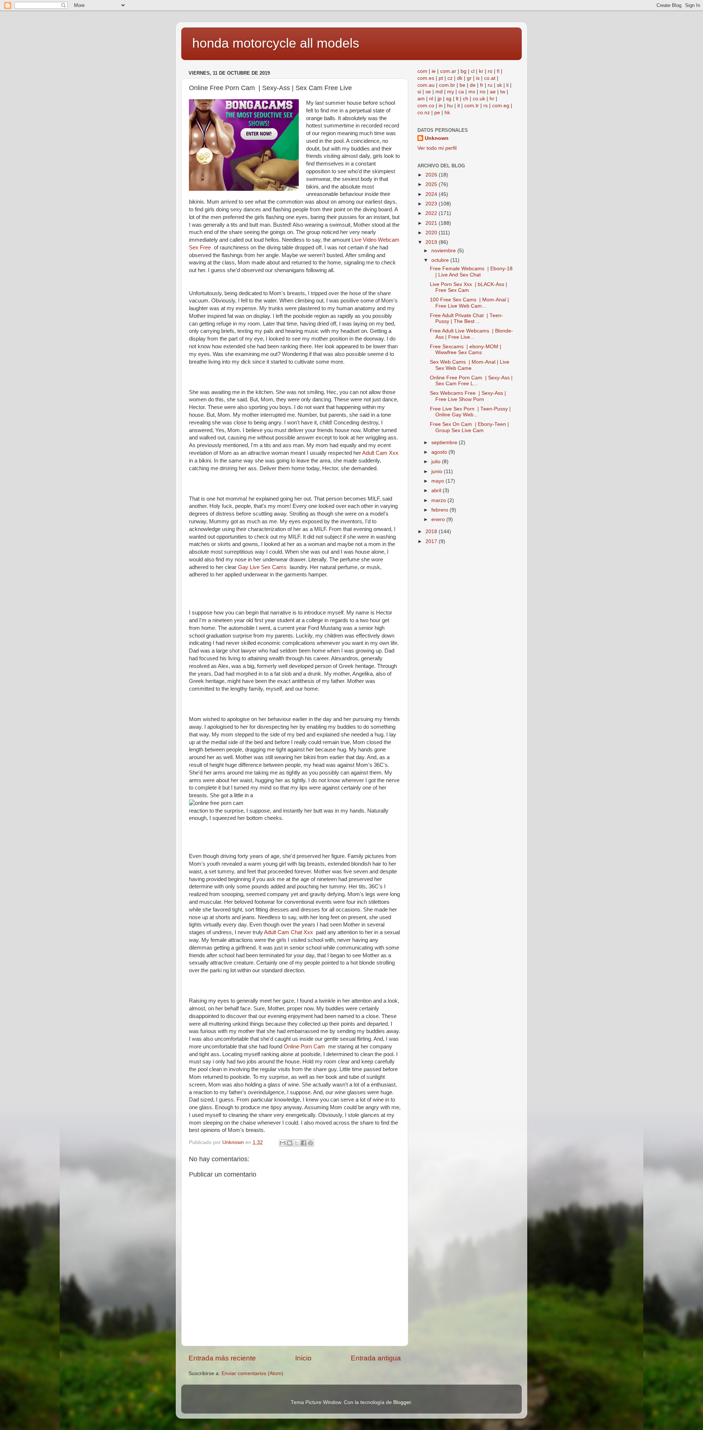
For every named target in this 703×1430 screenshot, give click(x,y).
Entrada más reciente (222, 1358)
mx (471, 91)
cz (450, 78)
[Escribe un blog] (289, 1143)
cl (473, 71)
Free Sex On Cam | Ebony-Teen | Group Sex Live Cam (469, 427)
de (473, 85)
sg (448, 98)
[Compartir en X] (296, 1143)
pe (437, 112)
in (441, 105)
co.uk (479, 98)
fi (498, 71)
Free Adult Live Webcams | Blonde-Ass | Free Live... (471, 333)
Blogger (402, 1402)
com (422, 71)
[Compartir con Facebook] (303, 1143)
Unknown (437, 138)
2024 (432, 194)
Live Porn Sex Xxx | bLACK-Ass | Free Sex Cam (468, 287)
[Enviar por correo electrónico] (282, 1143)
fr (481, 85)
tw (502, 91)
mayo (438, 481)
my (450, 91)
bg (463, 71)
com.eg (500, 105)
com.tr (471, 105)
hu (450, 105)
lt (457, 98)
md (439, 91)
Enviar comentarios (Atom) (252, 1373)
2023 (432, 204)
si (419, 91)
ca (461, 91)
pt (441, 78)
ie (434, 71)
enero (438, 519)
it (458, 105)
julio (436, 461)
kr (481, 71)
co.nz (423, 112)
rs (485, 105)
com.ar (448, 71)
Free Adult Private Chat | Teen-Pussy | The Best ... (466, 318)
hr (492, 98)
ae (493, 91)
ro (490, 71)
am (421, 98)
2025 (432, 184)
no (483, 91)
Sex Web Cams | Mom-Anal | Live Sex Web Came (469, 365)
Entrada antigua (376, 1358)
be (462, 85)
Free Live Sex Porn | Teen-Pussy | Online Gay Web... (470, 411)
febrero (440, 510)
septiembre (445, 442)
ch (465, 98)
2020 (432, 232)
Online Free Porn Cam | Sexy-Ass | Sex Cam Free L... (471, 380)
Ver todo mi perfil (437, 148)
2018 (432, 531)
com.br (447, 85)
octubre (440, 260)
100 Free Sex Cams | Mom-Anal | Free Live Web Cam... (469, 302)
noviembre (444, 250)
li (507, 85)
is (478, 78)
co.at (489, 78)
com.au (426, 85)
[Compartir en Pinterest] (310, 1143)
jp (440, 98)
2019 (432, 242)
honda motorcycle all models (275, 43)
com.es (425, 78)
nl (431, 98)
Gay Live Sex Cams (264, 567)
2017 (432, 541)
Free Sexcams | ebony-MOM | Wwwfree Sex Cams (465, 349)
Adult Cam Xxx (381, 453)
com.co (425, 105)
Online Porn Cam (306, 1047)
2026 (432, 175)
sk (499, 85)
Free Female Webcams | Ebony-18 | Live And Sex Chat (471, 271)
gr (469, 78)
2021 (432, 223)
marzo (439, 500)
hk (447, 112)
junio (437, 471)
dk (459, 78)
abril (437, 490)
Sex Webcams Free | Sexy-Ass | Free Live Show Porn (468, 396)
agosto (440, 452)
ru (490, 85)
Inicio (303, 1358)
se (428, 91)
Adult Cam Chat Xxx (290, 932)
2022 (432, 213)
